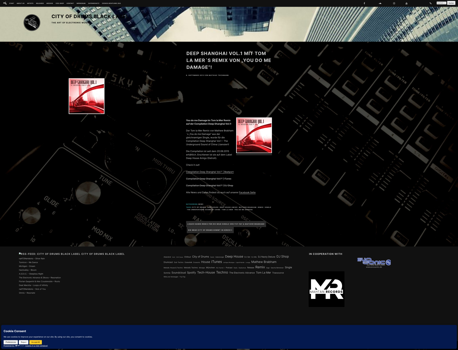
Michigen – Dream (27, 266)
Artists (30, 3)
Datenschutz (93, 3)
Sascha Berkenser (277, 268)
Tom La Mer (227, 210)
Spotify (191, 272)
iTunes (216, 262)
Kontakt (70, 3)
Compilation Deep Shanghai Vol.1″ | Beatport (210, 171)
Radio (235, 268)
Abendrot (167, 257)
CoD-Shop (60, 3)
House (205, 262)
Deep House (213, 207)
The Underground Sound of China (203, 210)
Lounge (248, 262)
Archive (49, 3)
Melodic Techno (191, 267)
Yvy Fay (182, 277)
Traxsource (278, 272)
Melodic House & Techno (173, 268)
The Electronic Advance (242, 272)
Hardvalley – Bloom (27, 270)
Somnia (167, 273)
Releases (40, 3)
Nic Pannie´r (220, 268)
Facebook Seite (247, 192)
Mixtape (202, 268)
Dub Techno (178, 262)
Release (250, 267)
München (210, 267)
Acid (173, 257)
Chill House (179, 257)
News (200, 204)
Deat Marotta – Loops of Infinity (33, 285)
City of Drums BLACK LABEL (90, 16)
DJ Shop (282, 256)
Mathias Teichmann (219, 75)
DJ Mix (254, 257)
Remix (260, 207)
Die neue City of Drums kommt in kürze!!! (210, 230)
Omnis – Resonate (27, 293)
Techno (222, 272)
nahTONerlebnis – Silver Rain (32, 258)
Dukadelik (188, 262)
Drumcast (168, 262)
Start (11, 3)
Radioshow (242, 268)
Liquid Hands (240, 262)
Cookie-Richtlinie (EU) (111, 3)
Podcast (229, 268)
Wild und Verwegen (171, 277)
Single (268, 207)
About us (20, 3)
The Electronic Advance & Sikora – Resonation (40, 277)
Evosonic (196, 262)
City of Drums (199, 207)
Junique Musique (228, 262)
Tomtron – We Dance (28, 262)
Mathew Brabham (248, 207)
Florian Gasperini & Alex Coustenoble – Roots (39, 281)
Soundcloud (179, 272)
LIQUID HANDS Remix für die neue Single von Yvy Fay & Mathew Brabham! (226, 224)
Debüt (212, 257)
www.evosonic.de (374, 267)
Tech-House (206, 272)
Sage (268, 268)
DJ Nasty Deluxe (266, 256)
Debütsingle (219, 257)
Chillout (187, 257)
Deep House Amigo (229, 207)
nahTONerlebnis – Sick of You (32, 289)
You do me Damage (243, 210)
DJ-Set (247, 257)
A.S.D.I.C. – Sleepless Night (31, 274)
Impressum (81, 3)
